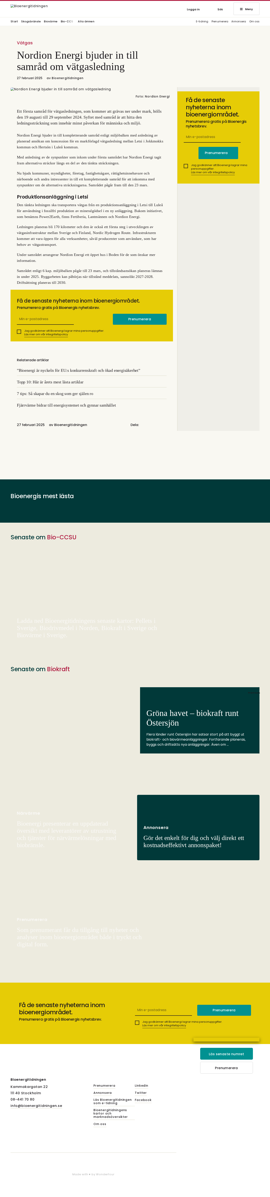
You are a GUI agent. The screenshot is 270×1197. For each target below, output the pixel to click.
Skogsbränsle (31, 21)
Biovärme (50, 21)
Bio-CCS (67, 21)
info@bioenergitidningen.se (36, 1105)
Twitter (141, 1093)
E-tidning (202, 21)
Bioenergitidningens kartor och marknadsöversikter (110, 1113)
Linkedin (141, 1086)
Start (14, 21)
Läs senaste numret (226, 1054)
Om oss (254, 21)
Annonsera (238, 21)
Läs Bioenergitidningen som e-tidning (112, 1101)
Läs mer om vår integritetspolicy (46, 334)
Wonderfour (105, 1174)
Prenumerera (220, 21)
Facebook (143, 1100)
